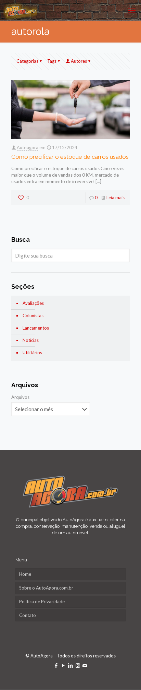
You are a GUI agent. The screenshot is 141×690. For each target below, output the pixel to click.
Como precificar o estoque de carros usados (70, 156)
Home (25, 574)
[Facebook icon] (56, 665)
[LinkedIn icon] (70, 665)
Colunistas (33, 315)
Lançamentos (36, 328)
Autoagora (27, 147)
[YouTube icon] (63, 665)
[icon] (85, 665)
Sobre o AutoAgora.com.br (46, 588)
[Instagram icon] (77, 665)
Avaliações (33, 303)
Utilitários (32, 352)
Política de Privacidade (42, 601)
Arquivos (20, 397)
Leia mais (115, 197)
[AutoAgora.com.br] (20, 10)
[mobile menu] (132, 10)
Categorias (27, 61)
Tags (51, 61)
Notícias (31, 340)
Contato (27, 615)
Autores (79, 61)
